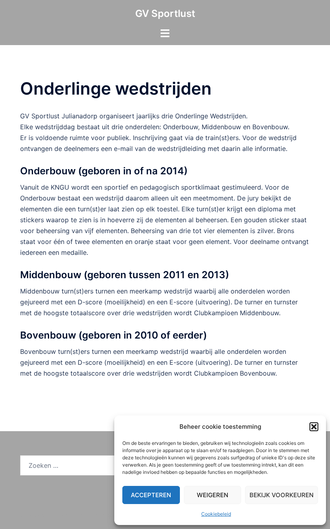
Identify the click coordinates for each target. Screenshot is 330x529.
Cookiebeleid (216, 514)
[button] (314, 427)
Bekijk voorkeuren (282, 495)
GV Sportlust (165, 13)
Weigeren (212, 495)
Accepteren (151, 495)
